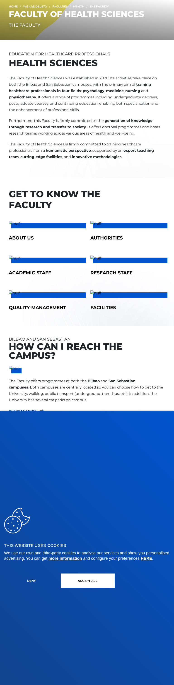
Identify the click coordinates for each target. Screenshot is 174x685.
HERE (146, 558)
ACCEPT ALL (88, 581)
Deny (31, 581)
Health (78, 6)
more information (65, 558)
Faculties (60, 6)
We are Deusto (35, 6)
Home (13, 6)
